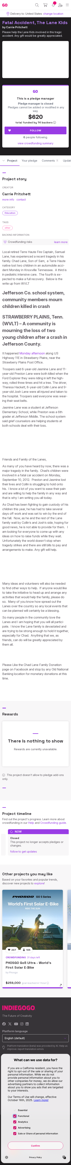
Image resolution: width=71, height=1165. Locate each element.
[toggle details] (62, 986)
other (7, 227)
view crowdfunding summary (35, 143)
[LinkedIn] (27, 1024)
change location (53, 13)
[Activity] (53, 5)
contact (21, 199)
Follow (35, 130)
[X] (10, 1024)
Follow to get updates (23, 851)
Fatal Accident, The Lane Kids (35, 22)
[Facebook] (4, 1024)
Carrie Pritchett (16, 27)
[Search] (37, 5)
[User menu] (60, 5)
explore (39, 883)
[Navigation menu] (67, 5)
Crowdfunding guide (53, 822)
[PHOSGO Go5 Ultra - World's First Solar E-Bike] (32, 920)
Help (31, 822)
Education (10, 213)
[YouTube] (16, 1024)
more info (8, 199)
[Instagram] (21, 1024)
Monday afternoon (32, 353)
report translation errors (31, 1049)
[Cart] (45, 5)
